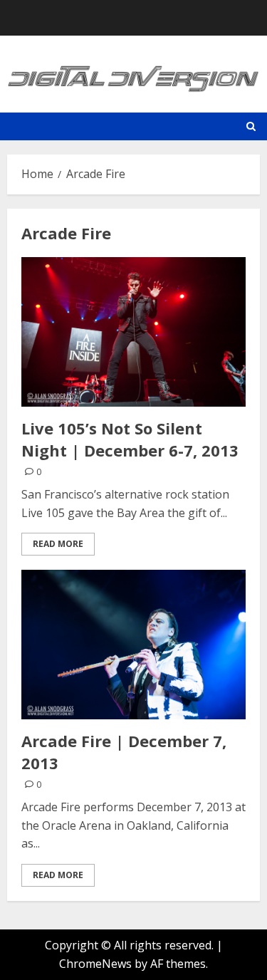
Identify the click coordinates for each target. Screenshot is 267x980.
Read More (58, 544)
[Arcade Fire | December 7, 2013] (133, 644)
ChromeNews (95, 963)
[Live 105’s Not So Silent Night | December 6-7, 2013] (133, 332)
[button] (251, 126)
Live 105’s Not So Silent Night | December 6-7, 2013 (130, 439)
